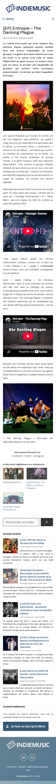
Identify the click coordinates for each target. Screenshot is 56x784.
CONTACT (12, 767)
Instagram (39, 456)
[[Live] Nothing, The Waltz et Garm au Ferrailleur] (37, 474)
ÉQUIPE (22, 767)
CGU (28, 770)
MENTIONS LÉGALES (38, 767)
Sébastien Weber (26, 38)
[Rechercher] (47, 522)
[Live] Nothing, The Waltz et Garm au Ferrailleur (36, 485)
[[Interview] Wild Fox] (13, 474)
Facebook (17, 456)
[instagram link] (23, 757)
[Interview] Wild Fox (12, 482)
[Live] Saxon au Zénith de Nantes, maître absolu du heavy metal (34, 674)
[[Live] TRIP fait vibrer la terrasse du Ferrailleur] (10, 552)
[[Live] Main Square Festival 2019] (13, 498)
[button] (53, 18)
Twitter (28, 456)
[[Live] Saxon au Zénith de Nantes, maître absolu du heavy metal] (10, 683)
